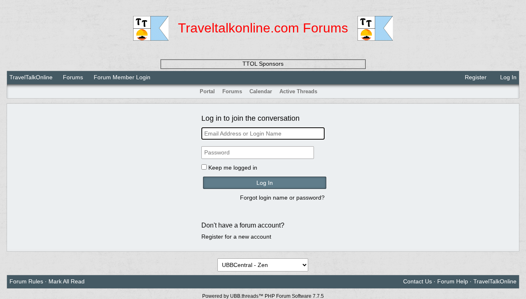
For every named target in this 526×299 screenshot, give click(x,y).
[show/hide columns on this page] (514, 91)
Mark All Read (66, 281)
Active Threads (298, 91)
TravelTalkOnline (31, 77)
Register (475, 77)
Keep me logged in (232, 167)
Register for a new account (236, 236)
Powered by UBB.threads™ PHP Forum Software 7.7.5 (263, 296)
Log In (507, 77)
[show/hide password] (321, 153)
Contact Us (417, 281)
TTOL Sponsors (263, 63)
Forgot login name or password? (282, 197)
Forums (73, 77)
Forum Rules (26, 281)
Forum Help (452, 281)
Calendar (260, 91)
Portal (207, 91)
